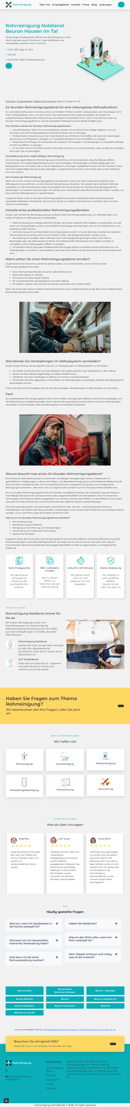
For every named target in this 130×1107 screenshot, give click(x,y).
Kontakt (75, 4)
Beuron (65, 999)
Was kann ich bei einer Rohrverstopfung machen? (26, 959)
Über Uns (44, 4)
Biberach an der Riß (24, 1012)
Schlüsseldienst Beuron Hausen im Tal (62, 1029)
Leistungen (105, 4)
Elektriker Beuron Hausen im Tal (99, 1029)
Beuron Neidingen (24, 1006)
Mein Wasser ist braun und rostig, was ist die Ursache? (90, 956)
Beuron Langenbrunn (105, 999)
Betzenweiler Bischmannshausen (65, 990)
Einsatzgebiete (60, 4)
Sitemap (51, 1088)
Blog (94, 4)
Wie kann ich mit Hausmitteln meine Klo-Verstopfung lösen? (28, 942)
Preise (86, 4)
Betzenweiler (25, 990)
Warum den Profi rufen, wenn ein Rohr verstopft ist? (90, 939)
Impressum (52, 1079)
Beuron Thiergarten (65, 1006)
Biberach (105, 1006)
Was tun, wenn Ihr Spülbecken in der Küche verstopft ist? (30, 925)
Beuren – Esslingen (105, 990)
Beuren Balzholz (24, 999)
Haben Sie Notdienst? (83, 923)
